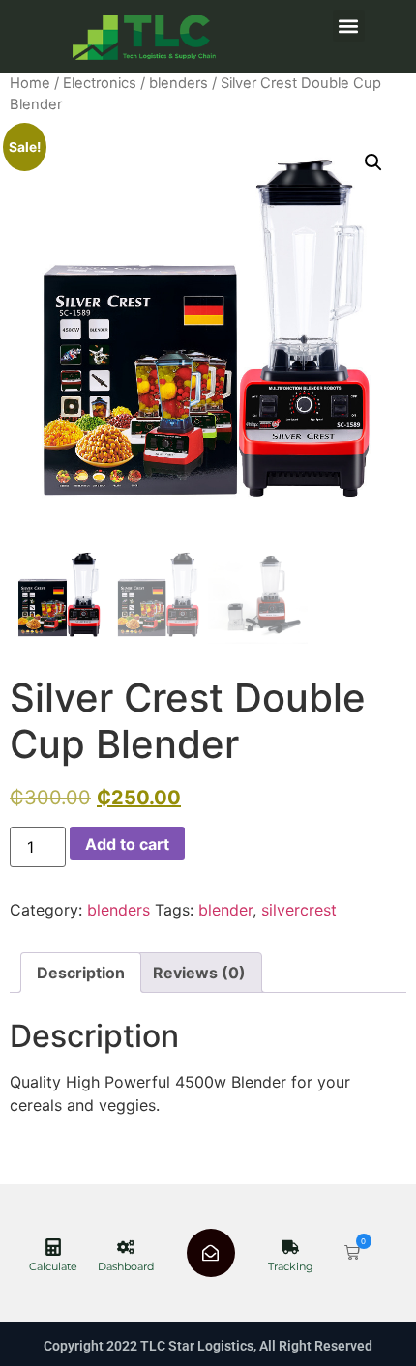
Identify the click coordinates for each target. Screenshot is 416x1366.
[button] (349, 26)
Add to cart (127, 844)
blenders (178, 83)
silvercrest (299, 909)
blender (225, 909)
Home (30, 83)
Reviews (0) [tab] (199, 972)
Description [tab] (81, 972)
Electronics (99, 83)
